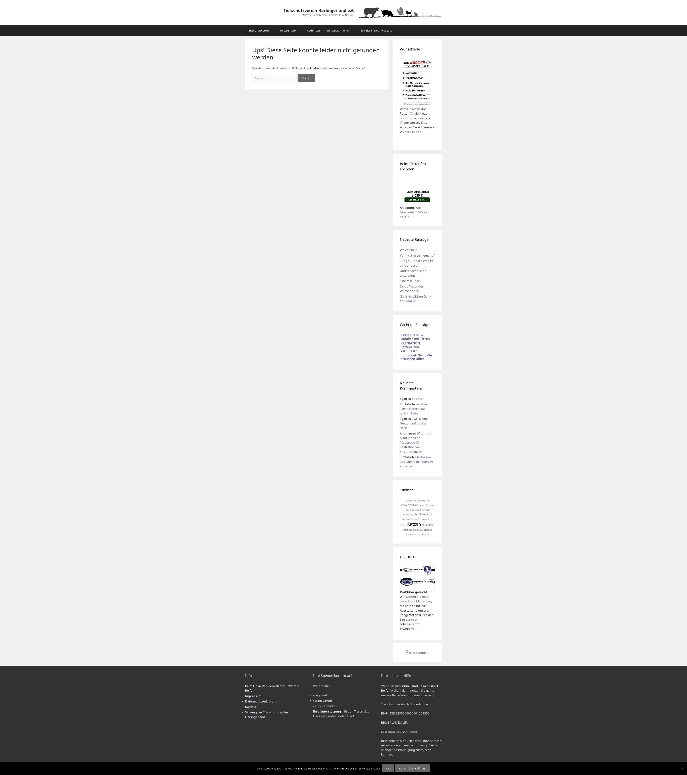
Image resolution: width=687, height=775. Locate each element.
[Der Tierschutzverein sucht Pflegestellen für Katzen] (417, 575)
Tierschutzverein (259, 30)
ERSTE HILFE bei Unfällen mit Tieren (415, 337)
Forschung (408, 514)
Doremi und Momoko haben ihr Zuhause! (416, 461)
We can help (408, 250)
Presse (403, 524)
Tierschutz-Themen (338, 30)
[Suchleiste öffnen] (436, 30)
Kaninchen (425, 509)
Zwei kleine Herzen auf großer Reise (414, 408)
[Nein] (682, 768)
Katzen (414, 524)
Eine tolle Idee (410, 281)
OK (388, 768)
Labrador (409, 500)
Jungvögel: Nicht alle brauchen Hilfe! (416, 357)
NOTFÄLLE (313, 30)
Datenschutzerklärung (261, 701)
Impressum (253, 696)
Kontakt (250, 707)
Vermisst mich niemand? (417, 255)
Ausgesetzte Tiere (422, 500)
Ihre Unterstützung (327, 711)
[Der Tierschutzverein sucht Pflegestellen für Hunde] (417, 585)
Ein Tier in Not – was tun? (376, 30)
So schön (418, 399)
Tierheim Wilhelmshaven (417, 534)
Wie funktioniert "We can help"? (414, 212)
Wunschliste (408, 132)
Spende (428, 529)
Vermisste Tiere (425, 519)
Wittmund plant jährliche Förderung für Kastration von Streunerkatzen (415, 442)
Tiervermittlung (409, 505)
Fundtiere (420, 514)
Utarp (429, 514)
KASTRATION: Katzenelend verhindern (411, 347)
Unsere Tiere (288, 30)
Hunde (422, 505)
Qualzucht (415, 509)
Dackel (420, 529)
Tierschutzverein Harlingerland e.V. (319, 10)
